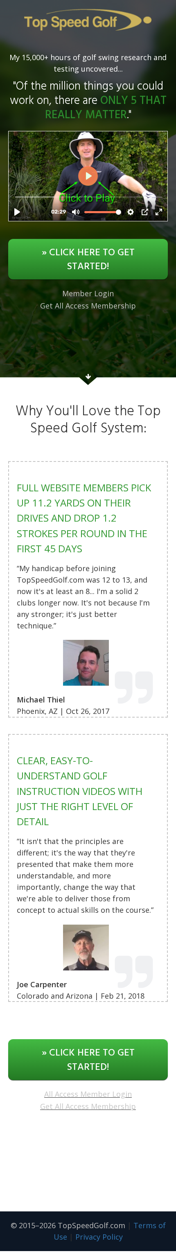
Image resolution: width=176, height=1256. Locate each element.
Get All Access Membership (88, 306)
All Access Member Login (88, 1094)
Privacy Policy (99, 1237)
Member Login (88, 293)
